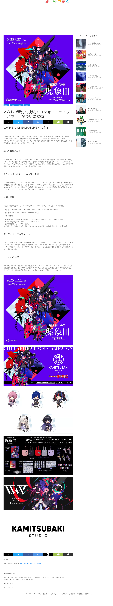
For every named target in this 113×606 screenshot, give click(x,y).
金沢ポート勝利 (92, 54)
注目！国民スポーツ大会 (95, 120)
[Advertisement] (56, 14)
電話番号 (45, 594)
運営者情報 (88, 594)
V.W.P (21, 563)
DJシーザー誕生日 (93, 141)
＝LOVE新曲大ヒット (94, 43)
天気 (39, 594)
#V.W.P (6, 105)
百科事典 (80, 594)
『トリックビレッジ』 (94, 98)
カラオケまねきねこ (30, 563)
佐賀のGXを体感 (92, 131)
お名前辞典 (63, 594)
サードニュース (30, 594)
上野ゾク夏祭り (92, 65)
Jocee (21, 594)
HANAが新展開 (92, 109)
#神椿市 (27, 105)
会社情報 (72, 594)
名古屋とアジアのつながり (95, 87)
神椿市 (39, 563)
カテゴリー (54, 594)
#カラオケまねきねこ (17, 105)
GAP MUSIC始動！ (93, 76)
